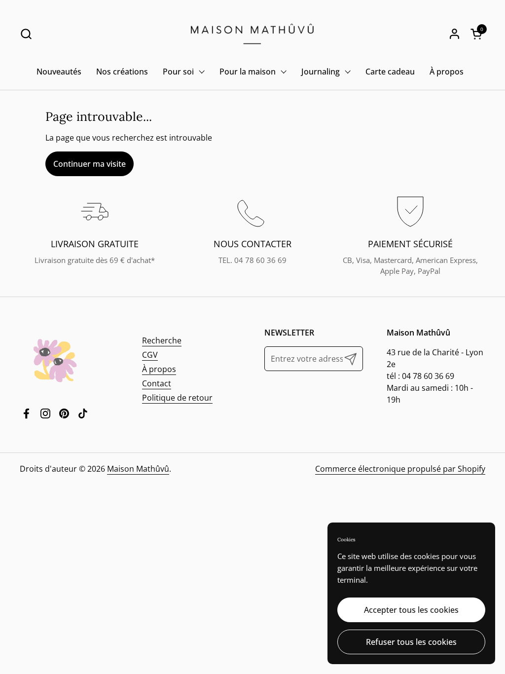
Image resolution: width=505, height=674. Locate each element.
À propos (159, 369)
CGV (150, 354)
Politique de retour (177, 397)
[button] (26, 34)
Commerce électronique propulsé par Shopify (400, 468)
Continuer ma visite (89, 163)
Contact (156, 383)
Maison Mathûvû (138, 468)
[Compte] (454, 34)
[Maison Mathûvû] (252, 34)
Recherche (161, 340)
